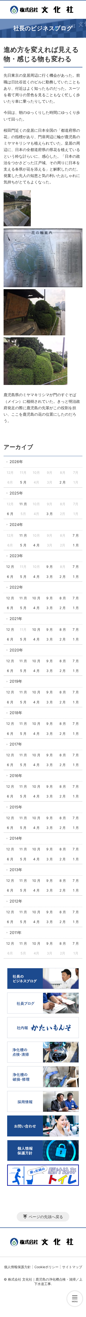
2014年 (16, 838)
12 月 (10, 567)
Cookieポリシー (46, 1267)
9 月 (49, 567)
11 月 (23, 504)
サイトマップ (72, 1267)
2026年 (16, 461)
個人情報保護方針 (17, 1267)
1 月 (76, 545)
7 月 (76, 535)
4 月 (36, 545)
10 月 (36, 598)
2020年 (16, 650)
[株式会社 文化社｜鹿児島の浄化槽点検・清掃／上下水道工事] (43, 9)
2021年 (16, 618)
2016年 (16, 775)
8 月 (62, 598)
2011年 (16, 932)
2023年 (16, 555)
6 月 (10, 514)
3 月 (49, 514)
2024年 (16, 524)
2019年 (16, 681)
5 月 (23, 482)
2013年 (16, 869)
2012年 (16, 901)
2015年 (16, 807)
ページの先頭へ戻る (46, 1216)
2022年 (16, 587)
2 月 (62, 482)
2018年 (16, 712)
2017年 (16, 744)
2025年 (16, 493)
